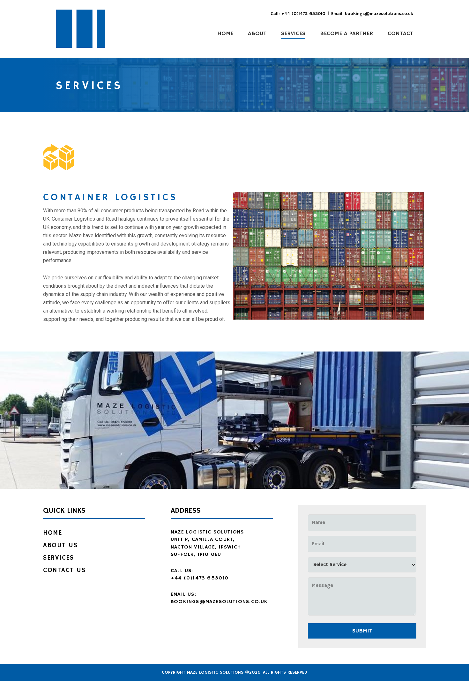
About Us (60, 545)
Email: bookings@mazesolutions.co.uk (372, 14)
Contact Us (64, 570)
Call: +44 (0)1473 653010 (298, 14)
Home (52, 533)
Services (58, 558)
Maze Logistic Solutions (80, 29)
